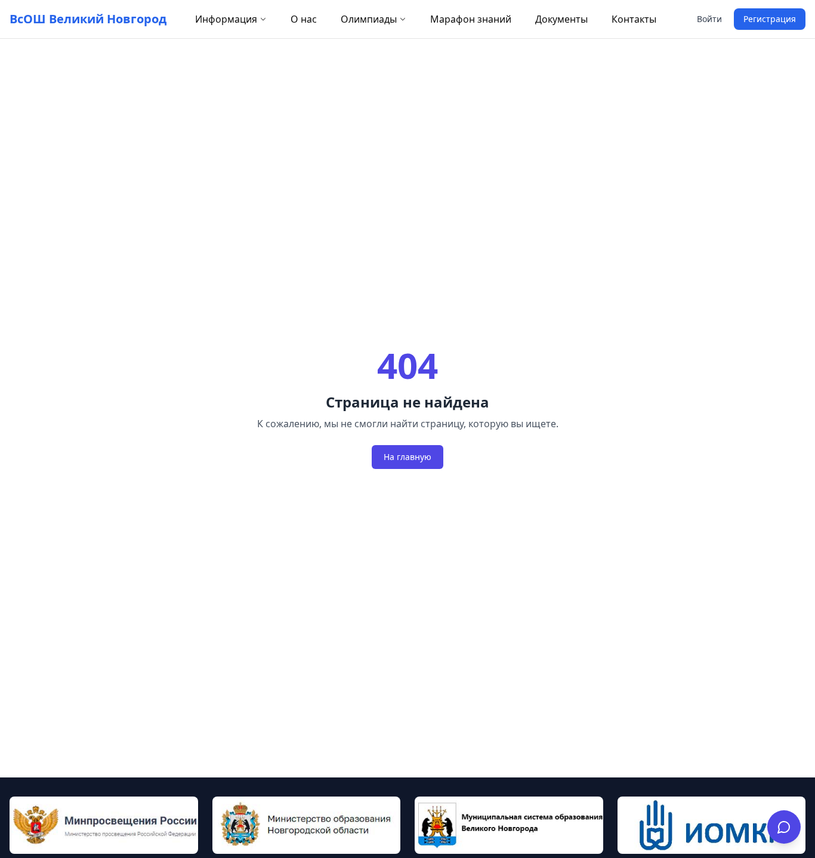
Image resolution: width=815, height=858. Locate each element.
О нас (304, 19)
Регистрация (769, 18)
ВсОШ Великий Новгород (88, 19)
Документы (561, 19)
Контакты (634, 19)
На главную (407, 456)
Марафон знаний (470, 19)
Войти (709, 18)
